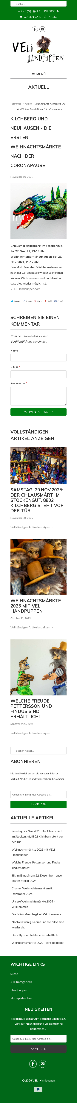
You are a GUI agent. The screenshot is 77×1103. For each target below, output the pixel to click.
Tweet (17, 301)
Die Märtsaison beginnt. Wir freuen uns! (37, 914)
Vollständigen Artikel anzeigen (30, 527)
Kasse (53, 16)
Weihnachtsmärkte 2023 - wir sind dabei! (38, 942)
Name (14, 350)
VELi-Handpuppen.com (25, 288)
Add (50, 301)
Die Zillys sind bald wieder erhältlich (35, 935)
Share (29, 301)
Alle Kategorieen (21, 982)
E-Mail (15, 366)
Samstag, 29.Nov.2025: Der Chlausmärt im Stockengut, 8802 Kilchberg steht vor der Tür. (37, 500)
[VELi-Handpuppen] (38, 51)
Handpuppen (18, 990)
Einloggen (51, 11)
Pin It (39, 301)
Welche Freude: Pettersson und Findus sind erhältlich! (31, 708)
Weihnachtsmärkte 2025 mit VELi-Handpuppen (35, 606)
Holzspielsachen (21, 998)
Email (60, 301)
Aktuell (38, 87)
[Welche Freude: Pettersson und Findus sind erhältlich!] (38, 667)
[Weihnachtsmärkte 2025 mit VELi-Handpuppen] (38, 567)
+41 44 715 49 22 (29, 11)
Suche (14, 973)
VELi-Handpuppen (44, 1080)
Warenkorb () (34, 16)
